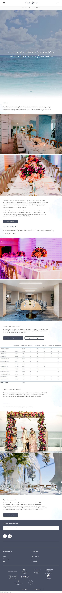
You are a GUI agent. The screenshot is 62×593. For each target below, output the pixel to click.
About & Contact (7, 551)
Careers (34, 558)
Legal (4, 561)
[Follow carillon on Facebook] (5, 536)
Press (4, 556)
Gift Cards (5, 554)
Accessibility (6, 558)
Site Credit (34, 561)
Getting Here (35, 551)
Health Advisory (36, 554)
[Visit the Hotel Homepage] (31, 3)
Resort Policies (35, 556)
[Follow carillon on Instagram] (10, 536)
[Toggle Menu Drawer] (4, 3)
